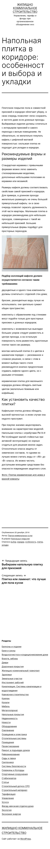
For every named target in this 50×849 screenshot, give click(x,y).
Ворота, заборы (10, 658)
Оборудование (9, 726)
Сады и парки (9, 758)
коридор (20, 541)
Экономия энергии (11, 814)
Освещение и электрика (14, 734)
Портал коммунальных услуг (20, 535)
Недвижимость (10, 718)
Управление (8, 798)
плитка (40, 541)
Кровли (5, 702)
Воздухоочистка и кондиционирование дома (25, 654)
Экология (7, 810)
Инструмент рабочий (13, 682)
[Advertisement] (25, 499)
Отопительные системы (14, 738)
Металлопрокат (10, 710)
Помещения (8, 742)
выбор (13, 541)
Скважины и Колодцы (13, 770)
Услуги (5, 802)
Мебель (6, 706)
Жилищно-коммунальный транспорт (21, 670)
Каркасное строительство (15, 694)
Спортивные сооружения (15, 774)
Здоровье (7, 674)
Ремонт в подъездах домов (16, 750)
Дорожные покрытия (13, 666)
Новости (6, 722)
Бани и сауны (8, 650)
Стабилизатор (9, 778)
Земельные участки (12, 678)
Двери (5, 662)
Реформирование (11, 754)
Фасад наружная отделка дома (17, 806)
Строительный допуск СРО (16, 786)
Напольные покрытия (20, 538)
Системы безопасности (14, 766)
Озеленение (8, 730)
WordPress (25, 839)
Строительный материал (14, 790)
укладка (5, 545)
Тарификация (8, 794)
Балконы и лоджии (11, 646)
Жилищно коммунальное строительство (25, 8)
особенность (30, 541)
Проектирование (10, 746)
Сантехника (8, 762)
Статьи (5, 782)
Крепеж (6, 698)
